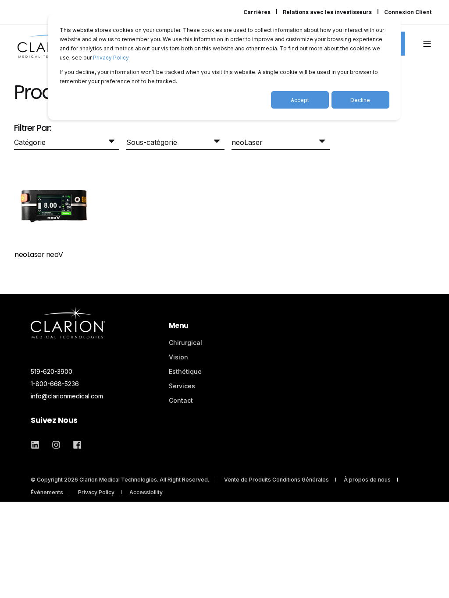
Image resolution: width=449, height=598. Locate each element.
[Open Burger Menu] (427, 43)
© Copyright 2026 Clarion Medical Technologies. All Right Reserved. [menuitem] (120, 479)
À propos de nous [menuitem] (367, 479)
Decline (360, 100)
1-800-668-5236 (55, 383)
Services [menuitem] (182, 386)
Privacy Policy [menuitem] (96, 492)
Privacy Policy (111, 57)
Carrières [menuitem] (257, 12)
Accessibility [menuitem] (146, 492)
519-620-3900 (51, 371)
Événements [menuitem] (47, 492)
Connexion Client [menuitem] (407, 12)
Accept (300, 100)
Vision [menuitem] (178, 357)
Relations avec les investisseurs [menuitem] (327, 12)
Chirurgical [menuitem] (185, 342)
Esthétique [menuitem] (185, 371)
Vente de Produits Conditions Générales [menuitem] (276, 479)
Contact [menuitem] (181, 400)
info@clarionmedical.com (67, 396)
